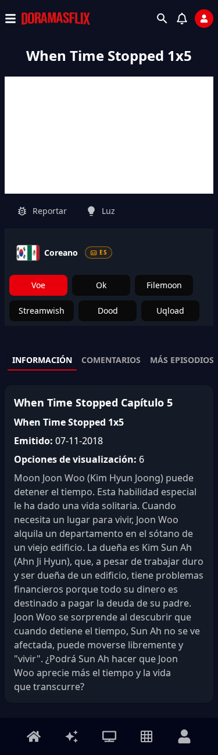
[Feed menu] (71, 736)
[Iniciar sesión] (204, 18)
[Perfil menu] (184, 736)
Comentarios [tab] (111, 359)
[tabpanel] (109, 544)
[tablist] (109, 361)
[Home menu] (34, 736)
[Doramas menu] (109, 736)
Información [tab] (42, 359)
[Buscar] (162, 19)
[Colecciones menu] (146, 736)
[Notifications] (182, 18)
